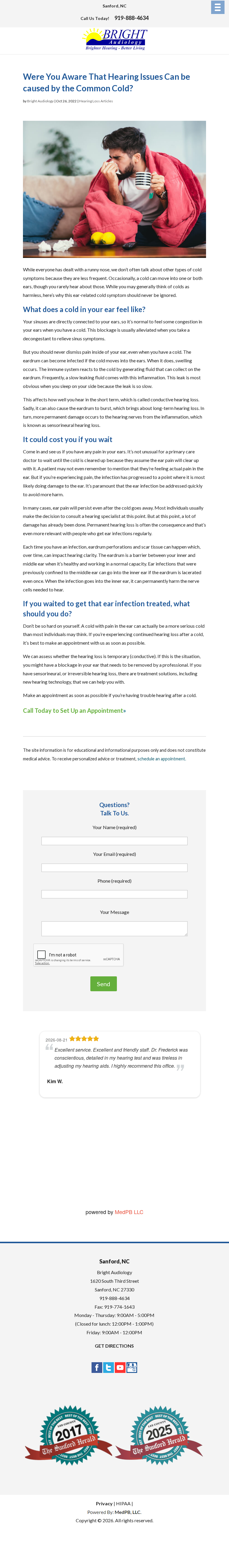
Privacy (104, 1503)
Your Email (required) (114, 854)
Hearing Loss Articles (96, 101)
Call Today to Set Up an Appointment (73, 710)
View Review (86, 1178)
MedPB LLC (128, 1212)
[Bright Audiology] (115, 49)
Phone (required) (114, 881)
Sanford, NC (114, 5)
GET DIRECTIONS (114, 1346)
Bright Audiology (40, 101)
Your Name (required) (114, 827)
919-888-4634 (131, 18)
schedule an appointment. (161, 758)
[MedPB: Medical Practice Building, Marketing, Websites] (114, 1512)
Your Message (114, 912)
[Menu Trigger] (218, 7)
